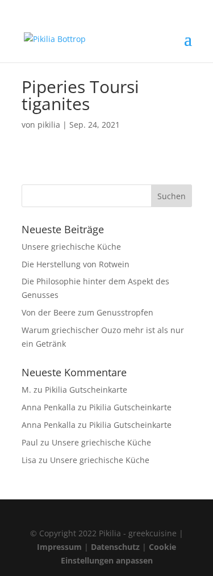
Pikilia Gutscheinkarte (86, 389)
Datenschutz (115, 546)
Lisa (29, 460)
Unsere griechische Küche (71, 246)
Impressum (59, 546)
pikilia (48, 124)
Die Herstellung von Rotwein (76, 264)
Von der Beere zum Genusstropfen (87, 312)
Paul (30, 442)
